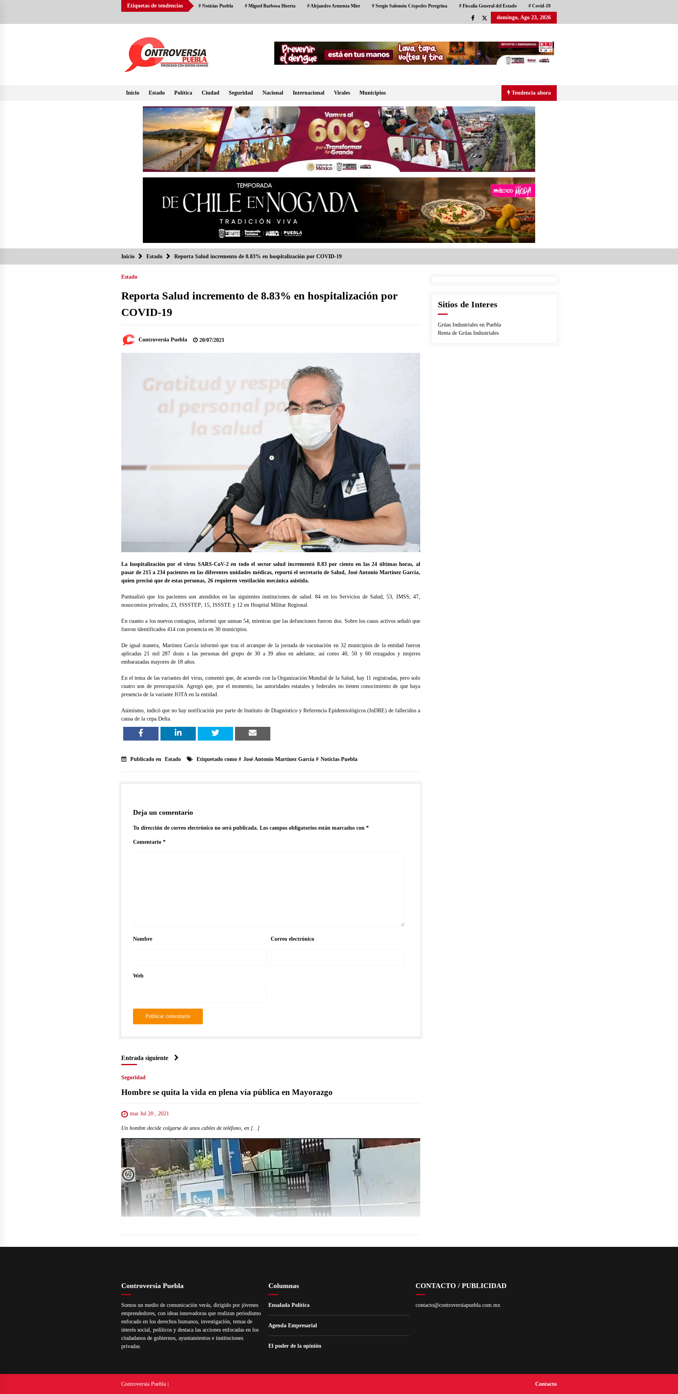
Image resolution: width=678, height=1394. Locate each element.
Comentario (149, 842)
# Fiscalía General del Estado (488, 6)
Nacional (272, 93)
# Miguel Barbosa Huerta (270, 6)
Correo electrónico (292, 939)
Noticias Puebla (339, 759)
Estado (157, 93)
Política (183, 93)
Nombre (142, 939)
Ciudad (210, 93)
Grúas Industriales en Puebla (469, 325)
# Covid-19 (539, 6)
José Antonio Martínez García (278, 759)
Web (138, 976)
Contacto (546, 1384)
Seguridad (241, 93)
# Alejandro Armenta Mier (333, 6)
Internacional (308, 93)
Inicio (132, 93)
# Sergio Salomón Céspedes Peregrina (409, 6)
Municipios (372, 93)
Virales (342, 93)
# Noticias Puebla (216, 6)
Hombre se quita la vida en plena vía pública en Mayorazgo (227, 1092)
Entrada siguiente (144, 1058)
